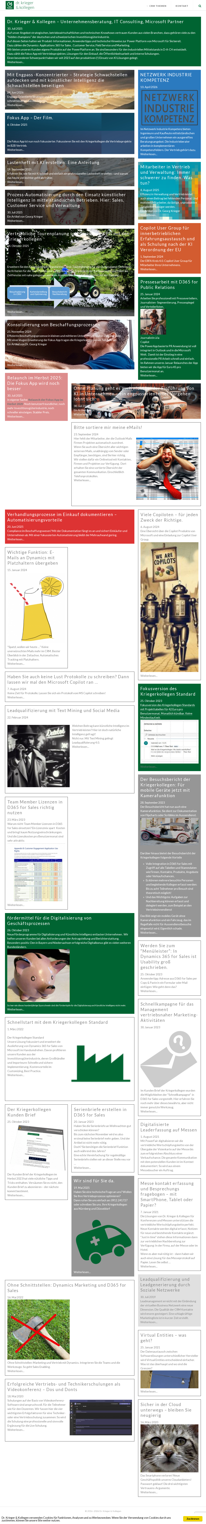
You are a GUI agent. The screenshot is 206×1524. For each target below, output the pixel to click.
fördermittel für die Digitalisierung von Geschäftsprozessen (49, 920)
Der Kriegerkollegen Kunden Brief (29, 1112)
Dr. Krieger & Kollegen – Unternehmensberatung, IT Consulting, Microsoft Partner (95, 21)
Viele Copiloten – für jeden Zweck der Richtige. (169, 517)
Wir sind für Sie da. (94, 1180)
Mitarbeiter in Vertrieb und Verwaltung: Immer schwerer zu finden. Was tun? (166, 175)
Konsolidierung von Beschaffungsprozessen (53, 324)
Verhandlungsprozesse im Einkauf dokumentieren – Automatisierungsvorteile (62, 517)
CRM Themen (157, 6)
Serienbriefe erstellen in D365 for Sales (100, 1112)
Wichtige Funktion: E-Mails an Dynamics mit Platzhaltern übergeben (32, 558)
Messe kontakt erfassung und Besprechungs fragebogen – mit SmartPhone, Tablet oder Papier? (167, 1194)
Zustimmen (193, 1518)
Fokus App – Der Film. (30, 117)
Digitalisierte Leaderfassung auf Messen (168, 1127)
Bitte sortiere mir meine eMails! (108, 427)
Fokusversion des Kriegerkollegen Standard (168, 691)
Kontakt (182, 6)
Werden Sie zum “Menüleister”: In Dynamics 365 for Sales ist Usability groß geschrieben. (168, 956)
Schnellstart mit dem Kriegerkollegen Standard (57, 1022)
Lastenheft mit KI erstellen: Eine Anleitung (53, 162)
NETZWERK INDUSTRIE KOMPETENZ (166, 77)
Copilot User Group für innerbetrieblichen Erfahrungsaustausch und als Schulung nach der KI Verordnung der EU (167, 238)
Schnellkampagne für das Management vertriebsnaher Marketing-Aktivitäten (169, 1012)
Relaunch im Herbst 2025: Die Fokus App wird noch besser (35, 383)
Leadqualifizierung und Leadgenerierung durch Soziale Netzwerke (165, 1285)
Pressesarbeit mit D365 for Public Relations (169, 284)
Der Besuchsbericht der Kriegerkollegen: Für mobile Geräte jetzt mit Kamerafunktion (165, 787)
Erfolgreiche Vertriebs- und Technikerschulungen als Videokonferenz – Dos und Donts (63, 1386)
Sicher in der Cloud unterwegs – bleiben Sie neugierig (166, 1410)
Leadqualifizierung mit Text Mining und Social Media (63, 710)
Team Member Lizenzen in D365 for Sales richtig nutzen (35, 807)
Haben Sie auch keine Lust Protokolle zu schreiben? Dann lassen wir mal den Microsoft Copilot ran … (68, 679)
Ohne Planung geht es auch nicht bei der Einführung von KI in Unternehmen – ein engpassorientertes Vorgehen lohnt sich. (134, 394)
